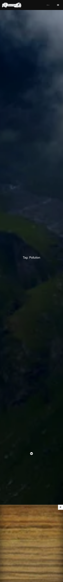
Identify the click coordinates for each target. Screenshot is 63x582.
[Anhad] (29, 5)
